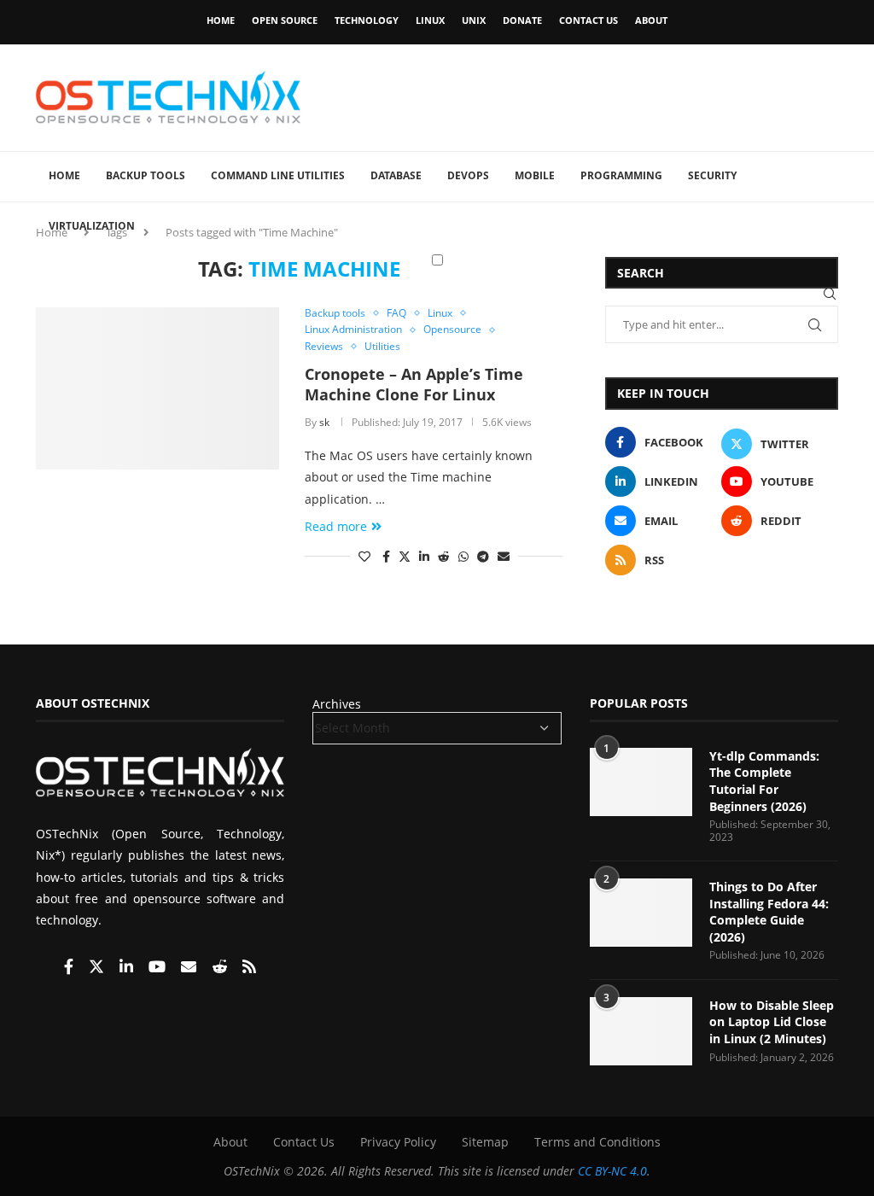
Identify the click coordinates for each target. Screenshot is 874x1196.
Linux (430, 20)
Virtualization (92, 226)
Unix (474, 20)
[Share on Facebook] (386, 556)
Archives (336, 704)
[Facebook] (70, 968)
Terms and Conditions (597, 1142)
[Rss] (249, 968)
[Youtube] (159, 968)
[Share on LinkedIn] (424, 556)
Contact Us (588, 20)
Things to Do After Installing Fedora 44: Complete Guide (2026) (769, 911)
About (651, 20)
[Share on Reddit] (444, 556)
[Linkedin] (128, 968)
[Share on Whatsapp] (463, 556)
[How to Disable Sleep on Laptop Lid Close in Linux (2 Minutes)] (641, 1031)
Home (221, 20)
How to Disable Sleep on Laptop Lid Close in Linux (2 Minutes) (771, 1022)
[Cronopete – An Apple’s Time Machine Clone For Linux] (157, 388)
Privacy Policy (398, 1142)
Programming (621, 175)
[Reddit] (221, 968)
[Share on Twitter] (405, 556)
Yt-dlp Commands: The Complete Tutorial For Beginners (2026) (764, 781)
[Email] (190, 968)
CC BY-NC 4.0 (612, 1171)
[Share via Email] (504, 556)
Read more (336, 526)
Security (712, 175)
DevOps (468, 175)
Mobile (535, 175)
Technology (367, 20)
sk (324, 422)
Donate (522, 20)
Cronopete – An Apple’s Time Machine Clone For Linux (414, 384)
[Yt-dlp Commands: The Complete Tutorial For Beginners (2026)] (641, 782)
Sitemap (485, 1142)
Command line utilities (278, 175)
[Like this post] (364, 556)
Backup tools (145, 175)
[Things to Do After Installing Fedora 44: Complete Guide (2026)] (641, 912)
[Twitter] (98, 968)
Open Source (285, 20)
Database (396, 175)
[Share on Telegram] (483, 556)
